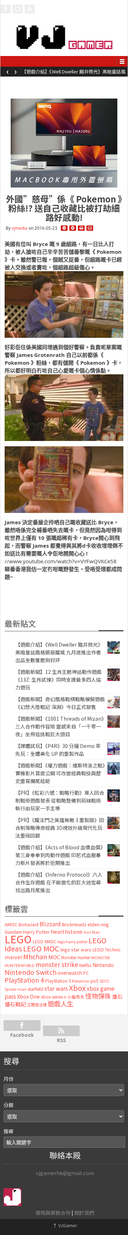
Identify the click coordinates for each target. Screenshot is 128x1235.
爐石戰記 (15, 1004)
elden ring (98, 924)
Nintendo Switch (31, 972)
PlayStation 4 (24, 979)
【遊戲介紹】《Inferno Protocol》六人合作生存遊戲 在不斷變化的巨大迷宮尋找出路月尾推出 (58, 882)
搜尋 (9, 1131)
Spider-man (16, 989)
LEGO (18, 938)
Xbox (77, 988)
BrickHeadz (74, 924)
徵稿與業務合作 (53, 1212)
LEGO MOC (41, 948)
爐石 (117, 996)
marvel (13, 957)
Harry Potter (36, 931)
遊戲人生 (60, 1003)
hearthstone (66, 931)
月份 (9, 1078)
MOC (54, 957)
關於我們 (84, 1212)
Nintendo (103, 964)
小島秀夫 (75, 997)
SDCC (105, 981)
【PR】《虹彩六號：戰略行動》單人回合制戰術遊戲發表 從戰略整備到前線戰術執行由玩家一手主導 (59, 800)
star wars (56, 988)
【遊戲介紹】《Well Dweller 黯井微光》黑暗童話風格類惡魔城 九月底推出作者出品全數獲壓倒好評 (74, 73)
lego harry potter (72, 941)
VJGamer (65, 1225)
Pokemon (81, 981)
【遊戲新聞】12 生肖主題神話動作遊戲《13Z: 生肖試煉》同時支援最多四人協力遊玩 (58, 679)
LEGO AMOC (44, 941)
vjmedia (19, 228)
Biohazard (28, 924)
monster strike (57, 964)
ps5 (94, 980)
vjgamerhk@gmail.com (65, 1173)
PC (86, 973)
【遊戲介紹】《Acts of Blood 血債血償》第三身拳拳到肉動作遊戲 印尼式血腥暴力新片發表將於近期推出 (59, 855)
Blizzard (50, 924)
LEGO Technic (106, 949)
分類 (9, 1104)
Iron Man (92, 932)
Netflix (85, 965)
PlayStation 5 (58, 981)
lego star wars (75, 949)
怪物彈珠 (98, 995)
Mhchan (35, 956)
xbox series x (53, 997)
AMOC (11, 924)
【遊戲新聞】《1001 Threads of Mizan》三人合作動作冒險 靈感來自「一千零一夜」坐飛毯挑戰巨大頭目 (59, 726)
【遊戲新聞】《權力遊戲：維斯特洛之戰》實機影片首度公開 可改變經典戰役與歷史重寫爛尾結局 (60, 773)
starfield (35, 989)
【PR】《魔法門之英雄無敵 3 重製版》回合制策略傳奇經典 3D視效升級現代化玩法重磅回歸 (59, 827)
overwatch (70, 972)
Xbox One (28, 996)
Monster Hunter (75, 957)
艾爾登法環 (37, 1004)
